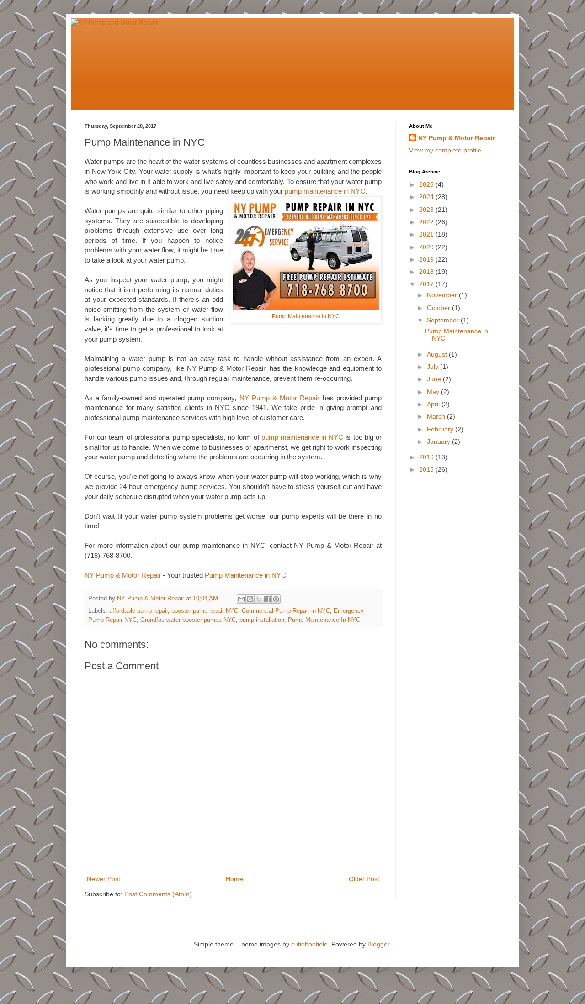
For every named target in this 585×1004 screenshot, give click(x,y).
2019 (427, 259)
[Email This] (241, 599)
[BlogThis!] (250, 599)
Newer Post (103, 879)
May (434, 391)
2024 (427, 196)
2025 (427, 184)
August (438, 354)
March (437, 416)
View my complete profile (445, 150)
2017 (427, 284)
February (441, 429)
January (439, 441)
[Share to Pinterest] (276, 599)
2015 (427, 469)
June (435, 379)
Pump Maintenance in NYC (306, 316)
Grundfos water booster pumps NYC (188, 620)
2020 (427, 247)
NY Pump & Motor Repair (279, 398)
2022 (427, 222)
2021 (427, 234)
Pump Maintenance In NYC (324, 620)
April (434, 404)
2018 (427, 271)
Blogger (378, 944)
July (433, 366)
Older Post (364, 879)
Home (234, 879)
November (443, 295)
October (439, 307)
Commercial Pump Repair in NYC (286, 611)
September (444, 320)
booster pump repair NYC (204, 611)
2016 (427, 457)
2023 (427, 209)
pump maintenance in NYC (325, 191)
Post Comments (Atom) (158, 894)
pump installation (261, 620)
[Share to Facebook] (267, 599)
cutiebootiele (309, 944)
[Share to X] (258, 599)
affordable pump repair (138, 611)
